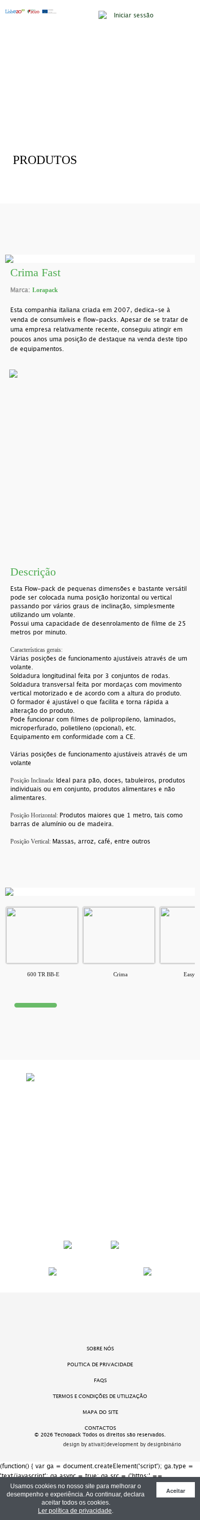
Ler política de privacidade (75, 1510)
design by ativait (83, 1445)
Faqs (100, 1380)
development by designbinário (143, 1445)
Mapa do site (100, 1412)
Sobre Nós (100, 1348)
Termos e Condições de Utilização (100, 1396)
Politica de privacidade (100, 1364)
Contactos (100, 1428)
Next (173, 456)
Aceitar (175, 1490)
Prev (26, 456)
